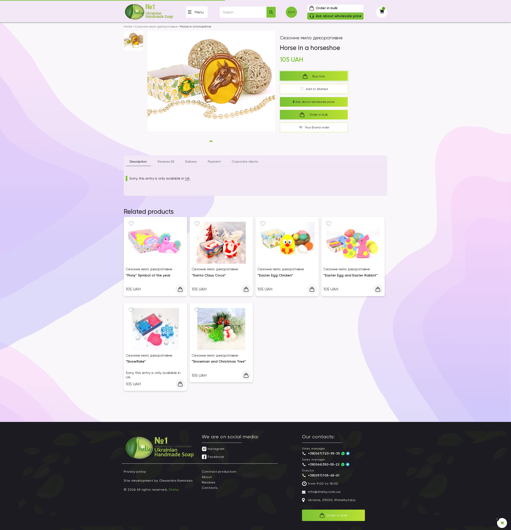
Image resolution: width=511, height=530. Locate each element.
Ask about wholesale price (314, 102)
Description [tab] (138, 161)
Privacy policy (135, 471)
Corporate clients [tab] (245, 161)
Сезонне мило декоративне (156, 26)
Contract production (219, 471)
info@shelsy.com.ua (324, 492)
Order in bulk (318, 114)
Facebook (216, 457)
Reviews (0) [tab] (166, 161)
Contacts (210, 488)
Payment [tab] (214, 161)
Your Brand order (317, 127)
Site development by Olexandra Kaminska (158, 480)
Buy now (318, 76)
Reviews (208, 482)
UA (187, 178)
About (207, 477)
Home (128, 26)
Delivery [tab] (191, 161)
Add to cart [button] (180, 289)
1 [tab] (211, 141)
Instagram (216, 449)
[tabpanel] (211, 84)
